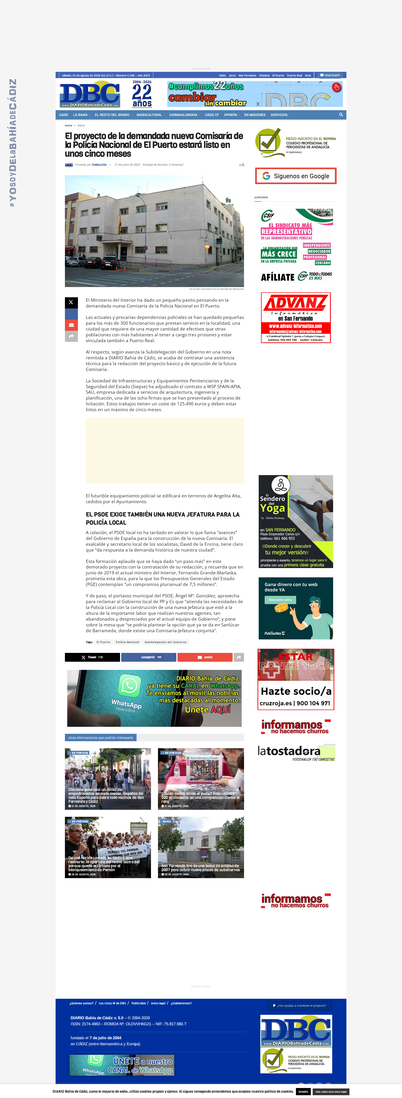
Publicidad (138, 1003)
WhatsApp (332, 75)
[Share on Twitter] (71, 302)
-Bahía (81, 125)
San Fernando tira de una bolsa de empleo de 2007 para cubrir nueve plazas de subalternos (200, 868)
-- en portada (78, 753)
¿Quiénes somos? (82, 1003)
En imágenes (255, 114)
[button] (299, 1005)
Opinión (230, 114)
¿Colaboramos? (181, 1003)
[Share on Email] (71, 325)
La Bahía (80, 114)
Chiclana (264, 75)
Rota (308, 75)
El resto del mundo (112, 114)
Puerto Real (294, 75)
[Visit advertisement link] (255, 94)
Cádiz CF (212, 114)
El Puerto (278, 75)
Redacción (99, 165)
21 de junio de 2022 (127, 165)
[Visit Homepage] (107, 94)
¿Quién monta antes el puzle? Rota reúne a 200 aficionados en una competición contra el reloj (200, 797)
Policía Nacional (127, 642)
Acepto (368, 1092)
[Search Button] (341, 114)
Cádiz (222, 75)
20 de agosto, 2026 (83, 874)
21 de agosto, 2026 (83, 806)
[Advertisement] (201, 32)
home (68, 125)
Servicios (279, 114)
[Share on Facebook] (71, 314)
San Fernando (247, 75)
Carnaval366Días (183, 114)
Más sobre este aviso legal (328, 1092)
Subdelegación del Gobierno (166, 642)
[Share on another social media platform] (71, 336)
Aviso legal (158, 1003)
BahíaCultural (149, 114)
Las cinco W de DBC (112, 1003)
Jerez (232, 75)
